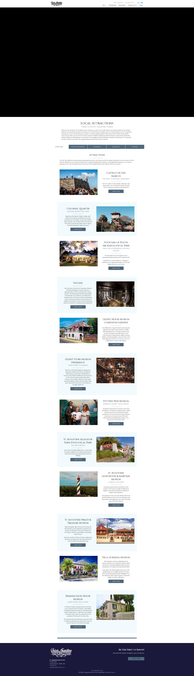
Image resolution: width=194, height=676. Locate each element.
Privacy (101, 670)
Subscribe (136, 659)
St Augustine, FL (120, 2)
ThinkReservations (110, 672)
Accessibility (94, 670)
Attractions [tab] (59, 147)
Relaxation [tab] (115, 147)
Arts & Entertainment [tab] (78, 147)
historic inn (122, 130)
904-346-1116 (130, 2)
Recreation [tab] (97, 147)
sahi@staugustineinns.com (57, 667)
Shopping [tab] (135, 147)
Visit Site (116, 191)
